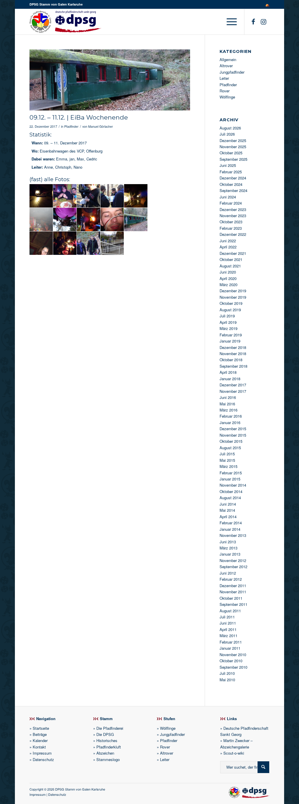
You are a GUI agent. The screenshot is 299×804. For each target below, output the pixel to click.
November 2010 (233, 654)
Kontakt (39, 747)
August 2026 (230, 128)
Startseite (41, 728)
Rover (225, 91)
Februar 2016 (231, 416)
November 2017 (233, 391)
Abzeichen (105, 753)
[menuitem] (266, 4)
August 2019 (230, 309)
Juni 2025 (228, 165)
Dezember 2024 (233, 178)
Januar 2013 (230, 554)
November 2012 (233, 560)
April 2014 (228, 516)
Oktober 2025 (231, 152)
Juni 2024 (228, 197)
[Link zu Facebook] (253, 21)
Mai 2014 (227, 510)
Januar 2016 (230, 422)
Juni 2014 (228, 504)
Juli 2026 (227, 134)
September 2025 (233, 159)
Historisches (106, 740)
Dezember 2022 (233, 234)
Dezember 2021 (233, 253)
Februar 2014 (231, 522)
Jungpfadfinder (232, 72)
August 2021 (230, 266)
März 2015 (228, 466)
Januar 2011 (230, 648)
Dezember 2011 (233, 585)
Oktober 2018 (231, 359)
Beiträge (40, 734)
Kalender (40, 740)
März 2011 (228, 635)
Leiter (224, 78)
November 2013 (233, 535)
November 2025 (233, 146)
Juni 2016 (228, 397)
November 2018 (233, 353)
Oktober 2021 (231, 259)
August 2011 (230, 610)
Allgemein (228, 59)
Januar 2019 (230, 341)
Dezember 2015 (233, 428)
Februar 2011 (231, 642)
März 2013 (228, 548)
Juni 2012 (228, 573)
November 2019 (233, 297)
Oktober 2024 (231, 184)
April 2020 (228, 278)
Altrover (226, 65)
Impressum (42, 753)
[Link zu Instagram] (263, 21)
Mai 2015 (227, 460)
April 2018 (228, 372)
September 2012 (233, 566)
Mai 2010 (227, 679)
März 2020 (228, 284)
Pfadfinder (71, 126)
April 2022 (228, 247)
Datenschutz (43, 759)
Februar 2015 (231, 473)
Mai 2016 (227, 404)
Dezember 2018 (233, 347)
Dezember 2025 (233, 140)
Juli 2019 (227, 316)
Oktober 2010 (231, 660)
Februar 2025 (231, 171)
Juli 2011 (227, 617)
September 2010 (233, 667)
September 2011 (233, 604)
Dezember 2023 (233, 209)
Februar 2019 (231, 335)
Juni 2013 (228, 541)
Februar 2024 (231, 203)
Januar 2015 (230, 479)
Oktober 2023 (231, 221)
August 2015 (230, 447)
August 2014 (230, 497)
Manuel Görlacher (100, 126)
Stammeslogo (108, 759)
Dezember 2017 (233, 385)
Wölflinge (227, 97)
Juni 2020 (228, 272)
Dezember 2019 (233, 290)
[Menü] (230, 21)
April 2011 (228, 629)
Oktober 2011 (231, 598)
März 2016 (228, 410)
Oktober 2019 (231, 303)
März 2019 (228, 328)
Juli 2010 (227, 673)
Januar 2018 (230, 378)
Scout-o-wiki (233, 753)
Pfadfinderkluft (108, 747)
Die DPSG (105, 734)
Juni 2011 (228, 623)
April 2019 (228, 322)
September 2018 (233, 366)
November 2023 (233, 215)
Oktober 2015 (231, 441)
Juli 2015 (227, 454)
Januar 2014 (230, 529)
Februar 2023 (231, 228)
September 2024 (233, 190)
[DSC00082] (109, 79)
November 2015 (233, 435)
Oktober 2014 (231, 491)
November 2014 (233, 485)
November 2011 (233, 591)
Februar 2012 (231, 579)
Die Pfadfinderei (109, 728)
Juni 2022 (228, 240)
